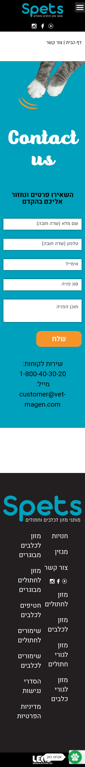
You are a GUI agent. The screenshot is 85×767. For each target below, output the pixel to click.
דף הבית (74, 42)
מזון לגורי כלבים (59, 689)
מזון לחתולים (56, 599)
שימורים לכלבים (29, 661)
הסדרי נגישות (31, 686)
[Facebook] (42, 26)
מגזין (61, 552)
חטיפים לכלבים (30, 610)
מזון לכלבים (58, 625)
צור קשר (56, 568)
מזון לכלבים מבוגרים (30, 545)
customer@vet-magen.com (42, 399)
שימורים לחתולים (29, 635)
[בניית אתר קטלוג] (42, 760)
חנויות (60, 536)
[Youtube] (51, 26)
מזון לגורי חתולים (58, 654)
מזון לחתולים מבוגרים (29, 580)
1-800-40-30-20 (42, 374)
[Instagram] (34, 26)
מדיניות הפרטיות (29, 711)
